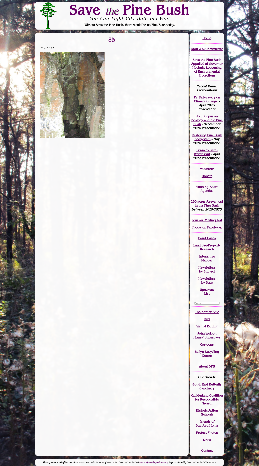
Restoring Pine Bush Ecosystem (207, 137)
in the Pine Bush (209, 203)
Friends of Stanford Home (207, 423)
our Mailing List (210, 220)
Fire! (207, 319)
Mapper (207, 260)
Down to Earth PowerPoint (206, 152)
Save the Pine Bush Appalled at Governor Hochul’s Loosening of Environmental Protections (207, 67)
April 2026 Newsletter (207, 49)
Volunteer (207, 169)
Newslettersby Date (207, 280)
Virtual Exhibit (206, 326)
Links (207, 440)
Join (195, 220)
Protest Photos (207, 433)
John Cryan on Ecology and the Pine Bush (207, 120)
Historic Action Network (207, 412)
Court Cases (207, 238)
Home (206, 38)
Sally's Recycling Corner (207, 353)
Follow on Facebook (206, 227)
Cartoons (207, 344)
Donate (207, 176)
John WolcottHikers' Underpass (206, 335)
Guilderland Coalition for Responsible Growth (207, 399)
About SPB (207, 366)
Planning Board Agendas (206, 189)
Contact (207, 450)
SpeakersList (207, 291)
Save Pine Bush (129, 9)
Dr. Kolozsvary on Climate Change (207, 99)
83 (111, 39)
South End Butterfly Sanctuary (206, 386)
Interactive (207, 256)
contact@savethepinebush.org (153, 462)
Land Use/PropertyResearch (207, 247)
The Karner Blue (207, 312)
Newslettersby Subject (207, 269)
